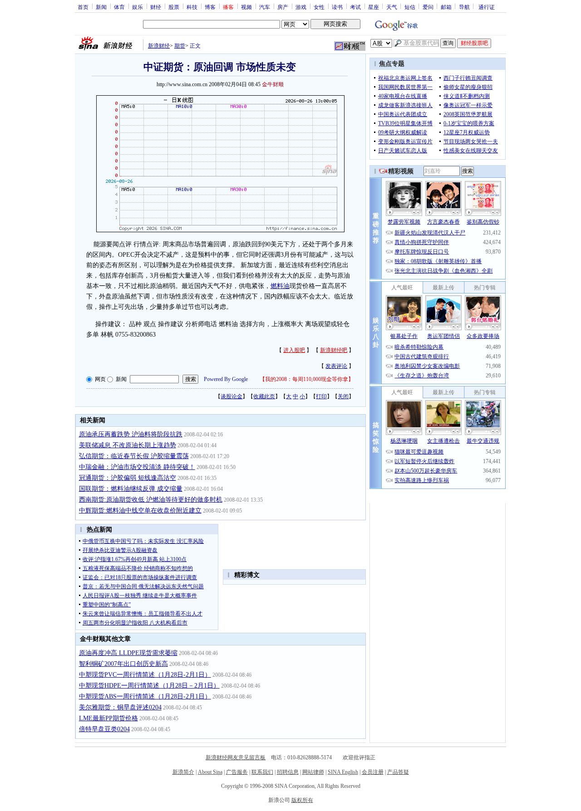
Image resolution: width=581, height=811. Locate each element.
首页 (83, 7)
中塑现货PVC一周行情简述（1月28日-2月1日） (145, 674)
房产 (282, 7)
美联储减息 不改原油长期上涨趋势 (127, 445)
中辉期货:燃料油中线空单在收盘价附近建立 (140, 510)
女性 (319, 7)
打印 (321, 396)
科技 (192, 7)
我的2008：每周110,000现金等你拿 (306, 379)
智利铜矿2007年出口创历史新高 (123, 663)
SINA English (343, 772)
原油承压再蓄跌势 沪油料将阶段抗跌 (130, 434)
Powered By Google (226, 379)
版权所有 (302, 800)
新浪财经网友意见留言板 (236, 757)
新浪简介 (183, 772)
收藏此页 (264, 396)
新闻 (101, 7)
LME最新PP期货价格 (108, 718)
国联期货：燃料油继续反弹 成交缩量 (130, 488)
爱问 (428, 7)
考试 (355, 7)
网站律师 (313, 772)
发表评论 (336, 366)
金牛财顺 (273, 84)
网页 (100, 379)
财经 (155, 7)
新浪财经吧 (333, 350)
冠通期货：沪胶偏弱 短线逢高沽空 (127, 477)
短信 (409, 7)
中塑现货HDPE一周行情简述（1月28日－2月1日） (149, 685)
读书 (337, 7)
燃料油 (280, 286)
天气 (391, 7)
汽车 (264, 7)
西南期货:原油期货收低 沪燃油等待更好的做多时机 (150, 499)
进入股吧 (294, 350)
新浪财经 (159, 46)
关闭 (343, 396)
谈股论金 (231, 396)
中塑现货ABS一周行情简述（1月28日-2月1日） (145, 696)
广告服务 (237, 772)
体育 (119, 7)
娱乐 (137, 7)
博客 (210, 7)
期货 (179, 46)
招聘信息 (288, 772)
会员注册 (373, 772)
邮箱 (446, 7)
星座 (373, 7)
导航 (464, 7)
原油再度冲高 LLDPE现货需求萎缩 (128, 653)
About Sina (210, 772)
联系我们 (262, 772)
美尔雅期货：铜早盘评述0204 (120, 707)
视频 (246, 7)
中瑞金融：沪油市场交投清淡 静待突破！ (137, 467)
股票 (173, 7)
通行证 (486, 7)
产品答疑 (398, 772)
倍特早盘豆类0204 (104, 729)
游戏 (300, 7)
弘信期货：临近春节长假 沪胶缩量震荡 (134, 456)
